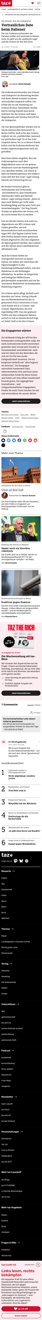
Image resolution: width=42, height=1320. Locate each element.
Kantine (4, 1221)
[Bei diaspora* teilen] (30, 440)
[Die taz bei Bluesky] (21, 862)
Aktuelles (5, 971)
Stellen (4, 988)
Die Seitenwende (8, 982)
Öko (3, 884)
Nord (3, 913)
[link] (4, 9)
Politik (4, 878)
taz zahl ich (6, 1023)
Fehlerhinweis (30, 427)
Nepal (3, 936)
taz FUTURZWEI (8, 1185)
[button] (39, 3)
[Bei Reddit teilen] (35, 440)
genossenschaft (8, 1017)
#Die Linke (25, 415)
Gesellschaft (6, 889)
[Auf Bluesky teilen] (14, 440)
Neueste (30, 705)
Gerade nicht (29, 1265)
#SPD (17, 418)
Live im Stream (7, 1150)
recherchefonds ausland (12, 1028)
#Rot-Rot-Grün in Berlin (10, 415)
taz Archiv (5, 1197)
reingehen (5, 1086)
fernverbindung (8, 1063)
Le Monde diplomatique (11, 1191)
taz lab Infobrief (8, 1121)
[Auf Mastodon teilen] (8, 440)
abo (3, 1011)
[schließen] (38, 1264)
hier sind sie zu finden (14, 729)
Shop (3, 1226)
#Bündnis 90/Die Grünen (10, 421)
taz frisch (5, 1109)
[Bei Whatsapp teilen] (25, 440)
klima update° (7, 1069)
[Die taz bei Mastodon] (16, 862)
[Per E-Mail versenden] (3, 440)
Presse (4, 994)
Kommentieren (17, 427)
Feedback (5, 1250)
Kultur (4, 895)
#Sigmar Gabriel (7, 418)
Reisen (4, 1215)
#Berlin (32, 415)
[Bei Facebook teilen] (19, 440)
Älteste (38, 705)
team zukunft (7, 1104)
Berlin (3, 907)
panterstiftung (7, 1034)
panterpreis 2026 (8, 1040)
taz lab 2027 (6, 1162)
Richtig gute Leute (9, 947)
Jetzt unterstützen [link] (21, 401)
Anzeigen (5, 1232)
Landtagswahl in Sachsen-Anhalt (15, 942)
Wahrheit (5, 918)
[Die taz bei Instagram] (27, 862)
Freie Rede (6, 1080)
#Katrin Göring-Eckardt (30, 418)
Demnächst (6, 1139)
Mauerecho (6, 1075)
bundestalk (6, 1057)
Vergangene (6, 1156)
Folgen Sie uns (6, 861)
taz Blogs (5, 1180)
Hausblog (5, 976)
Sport (3, 901)
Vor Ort (4, 1144)
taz (7, 855)
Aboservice (6, 1255)
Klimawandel (6, 953)
